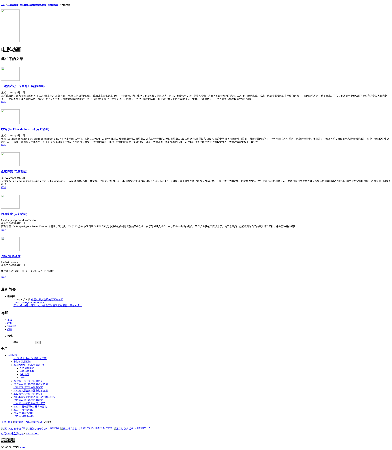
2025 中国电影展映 (23, 416)
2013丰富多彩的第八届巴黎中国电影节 (34, 397)
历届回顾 (12, 355)
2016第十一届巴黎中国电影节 (29, 403)
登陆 (28, 422)
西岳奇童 (7, 214)
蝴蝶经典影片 (27, 371)
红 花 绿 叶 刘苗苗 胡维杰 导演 (30, 358)
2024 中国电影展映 (23, 413)
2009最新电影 (27, 368)
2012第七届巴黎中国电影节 (28, 393)
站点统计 (37, 422)
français (23, 447)
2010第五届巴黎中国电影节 (28, 387)
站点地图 (12, 326)
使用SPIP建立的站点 (12, 433)
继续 (3, 102)
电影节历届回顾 (22, 361)
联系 (9, 323)
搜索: (16, 342)
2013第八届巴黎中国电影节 (28, 400)
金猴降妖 (7, 171)
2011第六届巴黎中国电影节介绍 (30, 390)
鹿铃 (4, 256)
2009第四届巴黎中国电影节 (28, 381)
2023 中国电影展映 (23, 410)
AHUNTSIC (32, 433)
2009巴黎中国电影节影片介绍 (33, 5)
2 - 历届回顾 (12, 5)
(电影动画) (38, 86)
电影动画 (24, 374)
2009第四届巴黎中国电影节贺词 (30, 384)
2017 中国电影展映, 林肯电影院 (30, 406)
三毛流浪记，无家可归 (15, 86)
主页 (3, 5)
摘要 (9, 329)
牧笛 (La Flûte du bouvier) (18, 129)
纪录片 (23, 377)
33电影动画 (53, 5)
